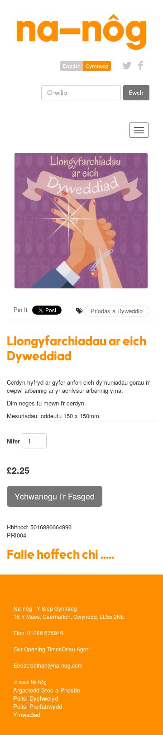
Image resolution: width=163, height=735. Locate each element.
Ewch (136, 93)
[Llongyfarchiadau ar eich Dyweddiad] (81, 220)
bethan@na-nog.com (56, 665)
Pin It (21, 309)
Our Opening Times (38, 649)
